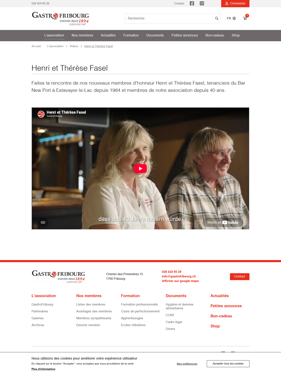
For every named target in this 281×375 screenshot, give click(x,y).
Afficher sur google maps (180, 281)
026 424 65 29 (40, 3)
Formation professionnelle (139, 304)
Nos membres (82, 35)
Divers (170, 329)
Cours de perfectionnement (140, 311)
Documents (155, 35)
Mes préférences (187, 363)
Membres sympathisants (93, 318)
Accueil (36, 46)
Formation (131, 35)
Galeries (38, 318)
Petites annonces (184, 35)
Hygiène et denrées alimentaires (179, 306)
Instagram (202, 3)
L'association (54, 35)
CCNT (170, 315)
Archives (38, 325)
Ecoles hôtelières (133, 325)
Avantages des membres (94, 311)
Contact (179, 3)
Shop (236, 35)
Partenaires (40, 311)
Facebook (192, 3)
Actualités (108, 35)
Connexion (236, 3)
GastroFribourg (42, 304)
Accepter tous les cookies (228, 363)
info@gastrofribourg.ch (179, 276)
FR (230, 18)
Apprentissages (132, 318)
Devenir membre (88, 325)
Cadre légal (174, 322)
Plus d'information (43, 369)
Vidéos (74, 46)
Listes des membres (90, 304)
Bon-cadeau (214, 35)
